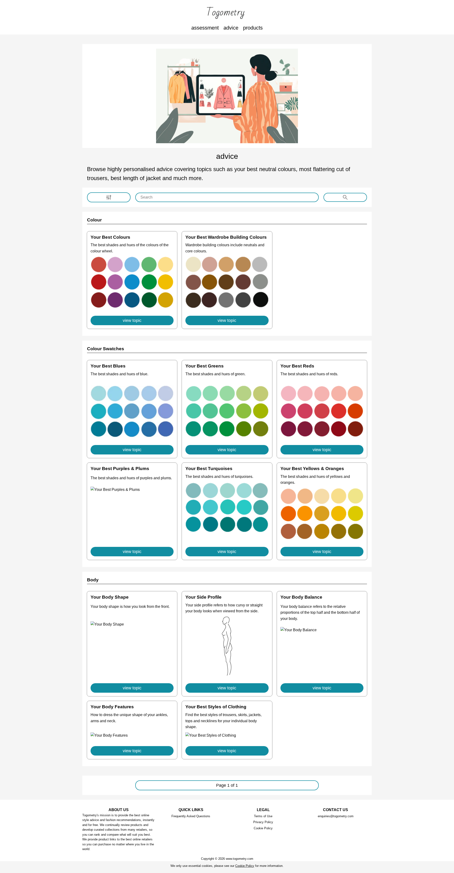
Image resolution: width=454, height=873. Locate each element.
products (253, 28)
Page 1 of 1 (227, 785)
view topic (132, 320)
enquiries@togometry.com (336, 816)
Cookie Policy (263, 828)
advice (230, 28)
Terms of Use (263, 816)
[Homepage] (227, 13)
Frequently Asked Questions (190, 816)
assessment (205, 28)
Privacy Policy (263, 822)
